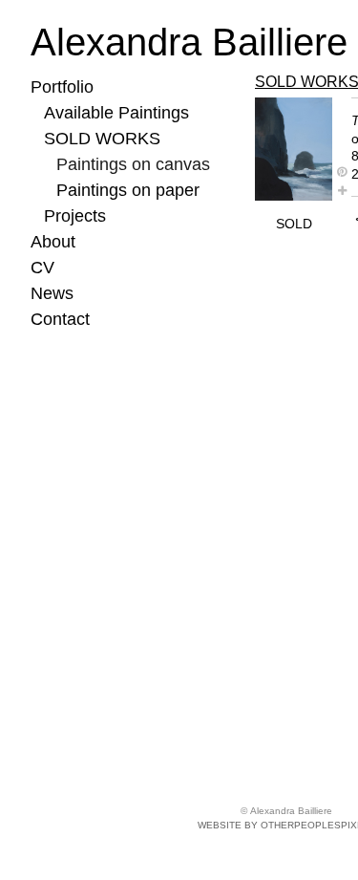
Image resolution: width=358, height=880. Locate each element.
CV (42, 267)
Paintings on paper (128, 190)
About (53, 241)
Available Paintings (116, 112)
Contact (60, 319)
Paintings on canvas (133, 164)
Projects (75, 215)
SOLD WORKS (102, 138)
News (52, 293)
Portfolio (62, 87)
